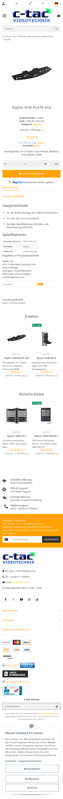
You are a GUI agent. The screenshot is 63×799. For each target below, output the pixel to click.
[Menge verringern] (5, 164)
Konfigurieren (32, 778)
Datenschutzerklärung (30, 760)
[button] (16, 3)
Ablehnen (32, 787)
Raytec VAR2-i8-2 (16, 435)
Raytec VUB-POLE (46, 357)
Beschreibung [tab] (10, 187)
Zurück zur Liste (9, 36)
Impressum (10, 760)
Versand (40, 142)
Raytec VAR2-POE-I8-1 (46, 435)
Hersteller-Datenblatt (13, 196)
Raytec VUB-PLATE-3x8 (16, 357)
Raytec (40, 284)
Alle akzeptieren (32, 768)
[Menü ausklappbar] (4, 16)
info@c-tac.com (20, 582)
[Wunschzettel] (43, 3)
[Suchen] (57, 28)
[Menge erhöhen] (45, 164)
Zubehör (37, 124)
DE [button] (42, 129)
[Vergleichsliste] (30, 3)
